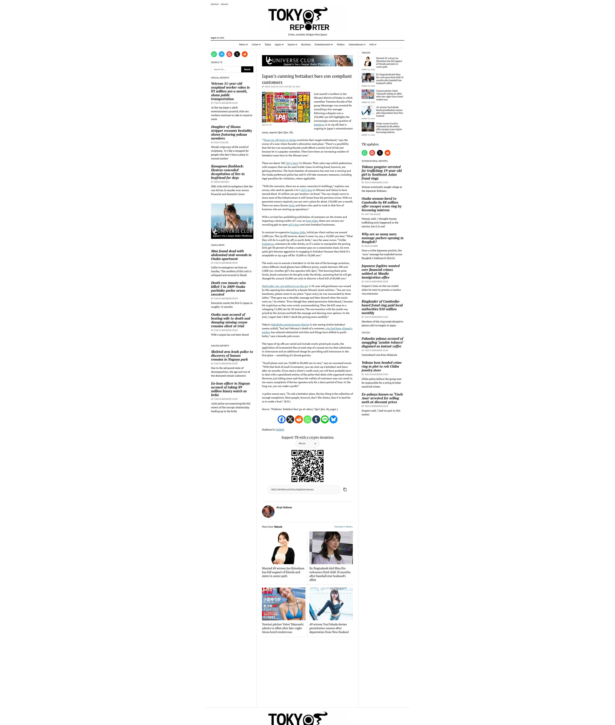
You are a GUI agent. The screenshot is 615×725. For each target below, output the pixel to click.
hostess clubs (297, 232)
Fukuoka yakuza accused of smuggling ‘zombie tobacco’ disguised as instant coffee (382, 342)
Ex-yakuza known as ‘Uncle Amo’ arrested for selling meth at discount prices (382, 398)
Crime (255, 44)
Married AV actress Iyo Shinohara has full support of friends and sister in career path (283, 572)
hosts (292, 205)
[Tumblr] (316, 419)
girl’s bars (306, 190)
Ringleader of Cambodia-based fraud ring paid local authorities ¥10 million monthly (382, 307)
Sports (291, 44)
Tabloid (280, 429)
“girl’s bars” (292, 163)
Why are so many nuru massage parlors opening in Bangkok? (382, 238)
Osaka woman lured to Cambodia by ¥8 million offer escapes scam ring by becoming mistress (389, 128)
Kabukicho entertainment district (290, 324)
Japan (278, 44)
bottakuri (319, 124)
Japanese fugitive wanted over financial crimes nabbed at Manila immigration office (381, 271)
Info (371, 44)
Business (306, 44)
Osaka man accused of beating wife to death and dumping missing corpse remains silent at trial (230, 320)
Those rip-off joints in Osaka (279, 140)
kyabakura (268, 244)
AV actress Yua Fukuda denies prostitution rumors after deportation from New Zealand (329, 628)
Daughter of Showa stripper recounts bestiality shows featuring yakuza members (231, 132)
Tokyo (268, 44)
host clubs (312, 220)
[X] (290, 419)
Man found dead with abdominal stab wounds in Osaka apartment (231, 255)
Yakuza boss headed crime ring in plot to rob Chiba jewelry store (382, 366)
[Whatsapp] (307, 419)
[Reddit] (299, 419)
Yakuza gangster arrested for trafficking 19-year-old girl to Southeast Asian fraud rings (382, 172)
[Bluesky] (333, 419)
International (355, 44)
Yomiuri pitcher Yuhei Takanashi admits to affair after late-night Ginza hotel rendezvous (282, 628)
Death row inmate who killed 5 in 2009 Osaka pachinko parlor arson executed (228, 288)
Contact (215, 4)
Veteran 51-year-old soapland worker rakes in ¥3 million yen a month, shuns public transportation (230, 91)
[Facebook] (282, 419)
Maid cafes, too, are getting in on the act (285, 286)
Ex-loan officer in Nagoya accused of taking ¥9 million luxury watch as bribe (230, 389)
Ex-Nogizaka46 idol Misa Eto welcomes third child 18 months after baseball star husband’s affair (329, 574)
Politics (341, 44)
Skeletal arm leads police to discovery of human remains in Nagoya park (232, 355)
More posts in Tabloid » (343, 526)
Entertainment (322, 44)
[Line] (325, 419)
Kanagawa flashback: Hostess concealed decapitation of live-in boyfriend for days (228, 172)
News (242, 44)
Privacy (225, 4)
